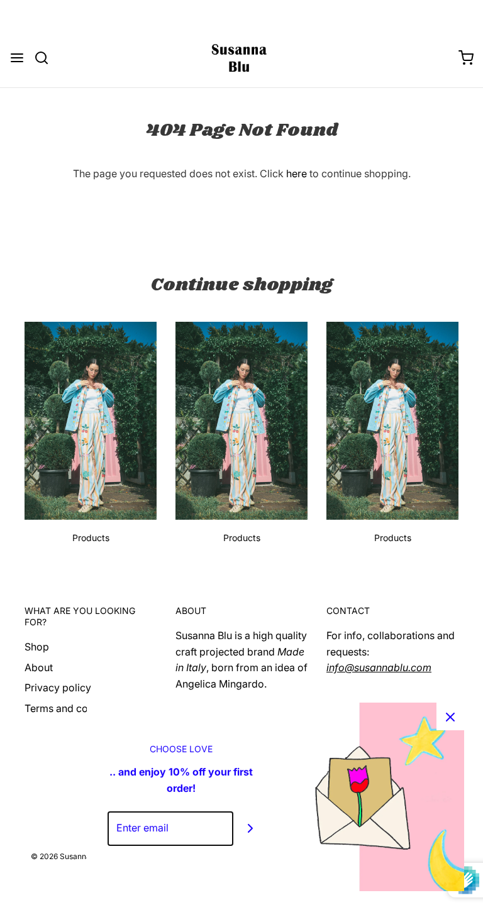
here (296, 173)
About (39, 667)
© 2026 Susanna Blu (67, 856)
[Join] (250, 828)
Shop (37, 646)
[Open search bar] (46, 58)
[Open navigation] (17, 58)
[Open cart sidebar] (466, 58)
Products (90, 537)
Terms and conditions (75, 708)
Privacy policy (58, 687)
